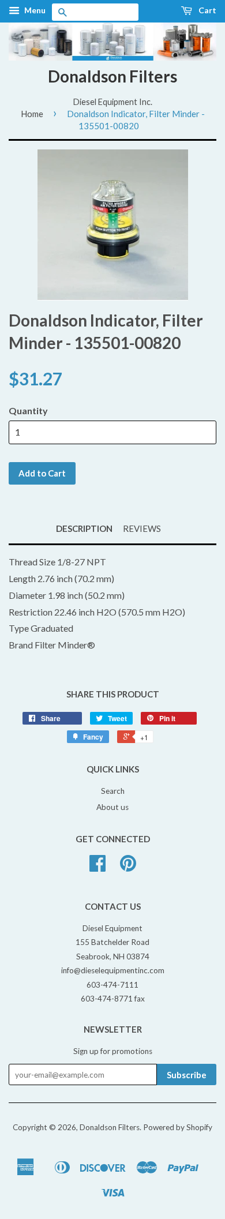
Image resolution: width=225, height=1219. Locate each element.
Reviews (142, 528)
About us (112, 807)
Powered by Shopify (177, 1127)
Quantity (28, 410)
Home (32, 113)
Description (84, 528)
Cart (206, 10)
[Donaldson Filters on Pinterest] (128, 867)
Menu (34, 10)
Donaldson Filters (112, 76)
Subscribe (187, 1075)
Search (113, 791)
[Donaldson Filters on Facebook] (97, 867)
